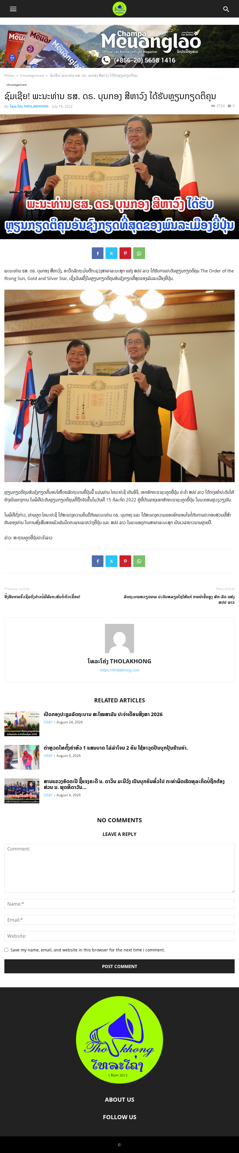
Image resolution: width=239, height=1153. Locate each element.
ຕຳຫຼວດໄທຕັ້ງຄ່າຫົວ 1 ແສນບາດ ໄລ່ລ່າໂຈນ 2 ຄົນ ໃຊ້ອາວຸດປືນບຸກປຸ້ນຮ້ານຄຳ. (116, 747)
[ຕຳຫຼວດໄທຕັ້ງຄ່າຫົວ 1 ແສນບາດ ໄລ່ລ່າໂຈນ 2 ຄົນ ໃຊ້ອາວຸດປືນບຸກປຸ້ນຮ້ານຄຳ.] (21, 758)
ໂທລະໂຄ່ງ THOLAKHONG (29, 106)
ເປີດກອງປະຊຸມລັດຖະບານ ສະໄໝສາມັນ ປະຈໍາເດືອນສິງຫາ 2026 (103, 714)
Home (9, 75)
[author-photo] (119, 653)
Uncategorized (32, 75)
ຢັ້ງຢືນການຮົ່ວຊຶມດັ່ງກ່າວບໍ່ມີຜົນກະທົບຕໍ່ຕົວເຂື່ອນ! (42, 596)
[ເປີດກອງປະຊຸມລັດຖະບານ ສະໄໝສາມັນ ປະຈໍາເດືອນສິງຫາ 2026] (21, 724)
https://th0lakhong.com (119, 670)
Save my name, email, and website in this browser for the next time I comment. (87, 950)
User (48, 722)
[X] (111, 253)
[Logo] (119, 1082)
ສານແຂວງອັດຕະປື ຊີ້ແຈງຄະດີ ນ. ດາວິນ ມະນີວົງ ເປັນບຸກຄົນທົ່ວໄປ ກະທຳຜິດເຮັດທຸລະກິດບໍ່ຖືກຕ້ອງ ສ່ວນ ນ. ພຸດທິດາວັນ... (134, 784)
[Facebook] (97, 253)
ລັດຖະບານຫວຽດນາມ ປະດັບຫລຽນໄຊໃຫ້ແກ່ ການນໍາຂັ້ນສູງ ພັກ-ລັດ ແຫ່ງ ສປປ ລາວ (179, 599)
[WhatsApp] (139, 253)
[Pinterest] (125, 253)
